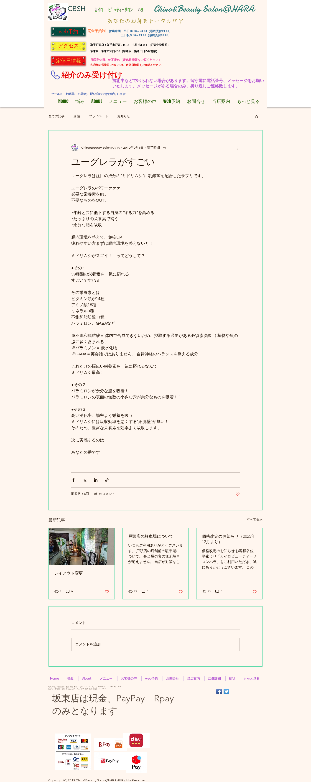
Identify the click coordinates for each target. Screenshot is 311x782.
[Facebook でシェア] (73, 480)
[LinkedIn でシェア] (96, 480)
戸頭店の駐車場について (150, 536)
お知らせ (123, 116)
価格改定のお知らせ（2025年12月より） (228, 539)
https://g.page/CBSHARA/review (98, 687)
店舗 (77, 116)
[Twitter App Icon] (226, 691)
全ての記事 (56, 116)
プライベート (98, 116)
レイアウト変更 (68, 573)
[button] (257, 116)
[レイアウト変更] (82, 546)
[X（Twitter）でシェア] (84, 480)
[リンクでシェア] (107, 480)
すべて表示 (255, 519)
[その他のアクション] (237, 147)
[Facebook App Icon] (219, 691)
